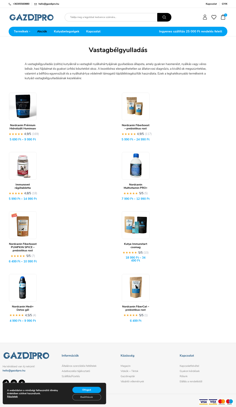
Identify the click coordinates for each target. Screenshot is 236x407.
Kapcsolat (211, 4)
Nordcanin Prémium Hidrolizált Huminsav (23, 126)
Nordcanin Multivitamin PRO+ (136, 186)
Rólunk (184, 376)
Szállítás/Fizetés (71, 376)
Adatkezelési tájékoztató (76, 371)
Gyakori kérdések (190, 371)
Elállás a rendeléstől (191, 381)
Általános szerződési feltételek (79, 366)
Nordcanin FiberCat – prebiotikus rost (135, 308)
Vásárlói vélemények (132, 381)
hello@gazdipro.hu (49, 4)
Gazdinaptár (128, 376)
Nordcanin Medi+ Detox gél (23, 308)
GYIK (224, 4)
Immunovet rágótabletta (23, 186)
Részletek (12, 396)
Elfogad (86, 389)
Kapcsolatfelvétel (189, 366)
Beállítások (86, 397)
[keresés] (164, 17)
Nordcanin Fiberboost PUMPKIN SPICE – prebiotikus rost (23, 247)
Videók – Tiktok (129, 371)
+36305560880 (21, 4)
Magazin (126, 366)
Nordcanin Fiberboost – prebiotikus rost (135, 126)
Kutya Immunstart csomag (135, 245)
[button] (223, 17)
